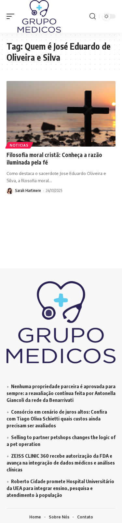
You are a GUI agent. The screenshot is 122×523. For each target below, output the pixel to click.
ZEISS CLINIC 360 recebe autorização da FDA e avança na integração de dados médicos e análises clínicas (61, 462)
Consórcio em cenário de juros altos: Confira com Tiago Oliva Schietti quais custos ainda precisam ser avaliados (57, 418)
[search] (92, 16)
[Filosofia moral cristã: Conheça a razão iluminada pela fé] (61, 114)
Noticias (19, 145)
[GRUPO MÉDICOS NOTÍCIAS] (39, 16)
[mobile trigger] (12, 16)
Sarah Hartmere (28, 190)
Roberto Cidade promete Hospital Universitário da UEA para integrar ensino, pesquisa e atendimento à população (60, 488)
